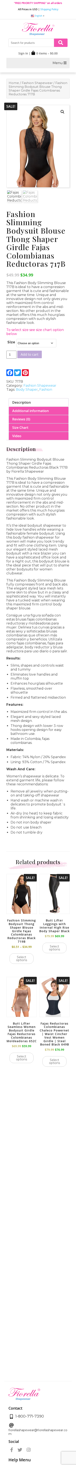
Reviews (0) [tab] (21, 419)
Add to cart (29, 354)
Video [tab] (16, 436)
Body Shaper (27, 390)
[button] (62, 112)
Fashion (45, 390)
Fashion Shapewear (37, 83)
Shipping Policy (49, 9)
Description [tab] (21, 402)
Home (14, 83)
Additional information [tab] (30, 410)
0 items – (47, 53)
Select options (21, 958)
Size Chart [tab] (20, 427)
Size (11, 342)
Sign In (23, 53)
